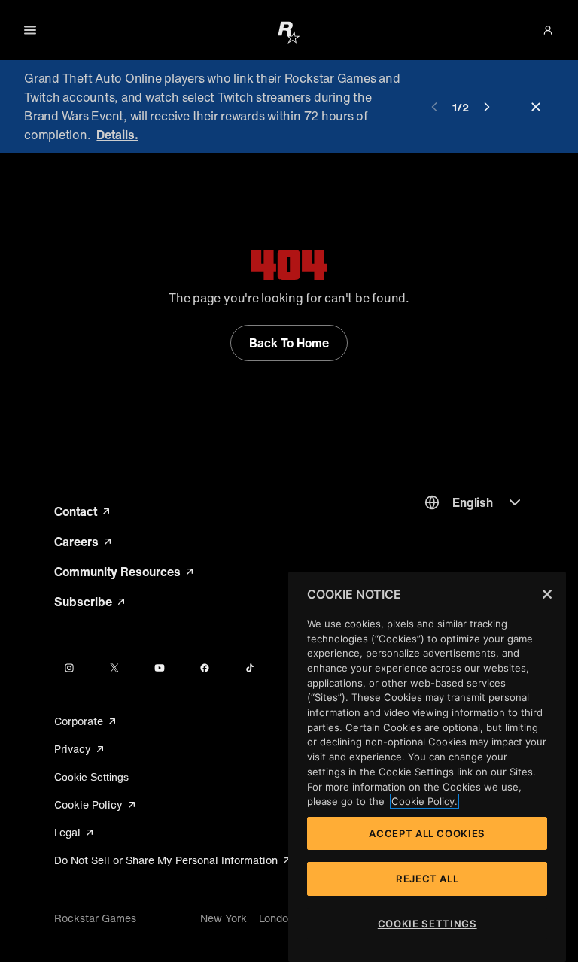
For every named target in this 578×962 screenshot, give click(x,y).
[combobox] (474, 502)
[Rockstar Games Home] (289, 32)
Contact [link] (83, 511)
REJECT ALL (427, 878)
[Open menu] (30, 30)
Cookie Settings (91, 777)
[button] (548, 30)
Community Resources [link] (123, 572)
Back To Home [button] (288, 343)
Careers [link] (84, 542)
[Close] (547, 594)
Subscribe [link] (90, 602)
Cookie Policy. (424, 801)
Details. (117, 135)
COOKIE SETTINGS (427, 924)
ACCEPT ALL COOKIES (427, 833)
